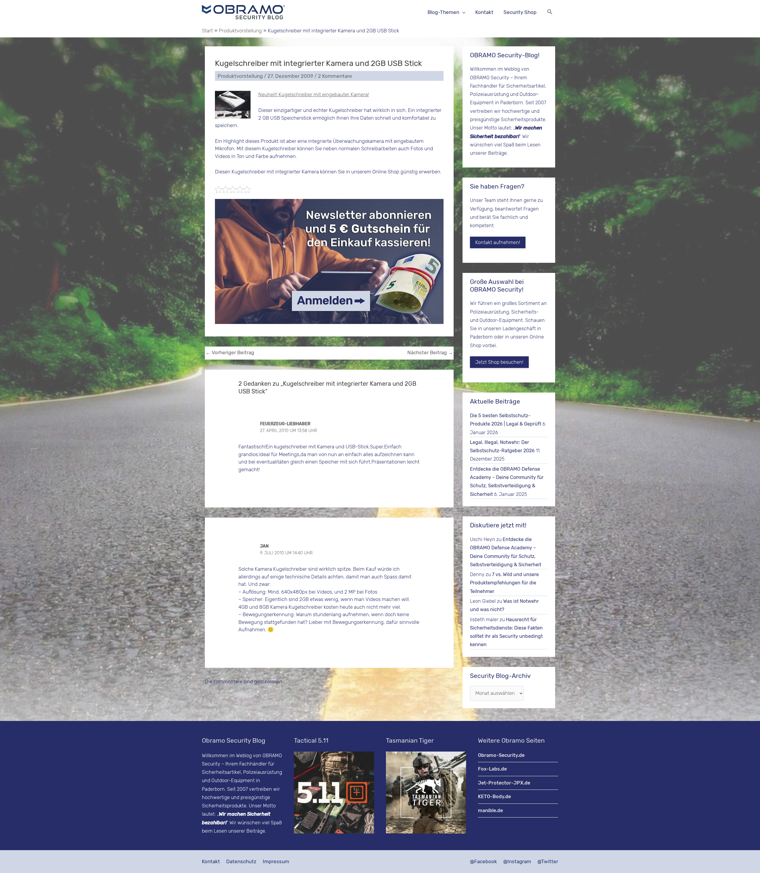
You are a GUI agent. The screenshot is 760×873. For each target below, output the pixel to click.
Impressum (276, 861)
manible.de (490, 810)
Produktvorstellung (240, 76)
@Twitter (547, 861)
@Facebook (483, 861)
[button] (550, 12)
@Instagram (517, 861)
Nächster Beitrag (430, 352)
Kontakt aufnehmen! (497, 242)
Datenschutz (241, 861)
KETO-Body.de (494, 796)
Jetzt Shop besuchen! (499, 362)
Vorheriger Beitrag (229, 352)
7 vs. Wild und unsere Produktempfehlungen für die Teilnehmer (504, 583)
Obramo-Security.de (501, 755)
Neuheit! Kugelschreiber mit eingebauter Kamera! (313, 94)
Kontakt (211, 861)
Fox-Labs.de (492, 769)
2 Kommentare (335, 76)
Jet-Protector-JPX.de (504, 783)
